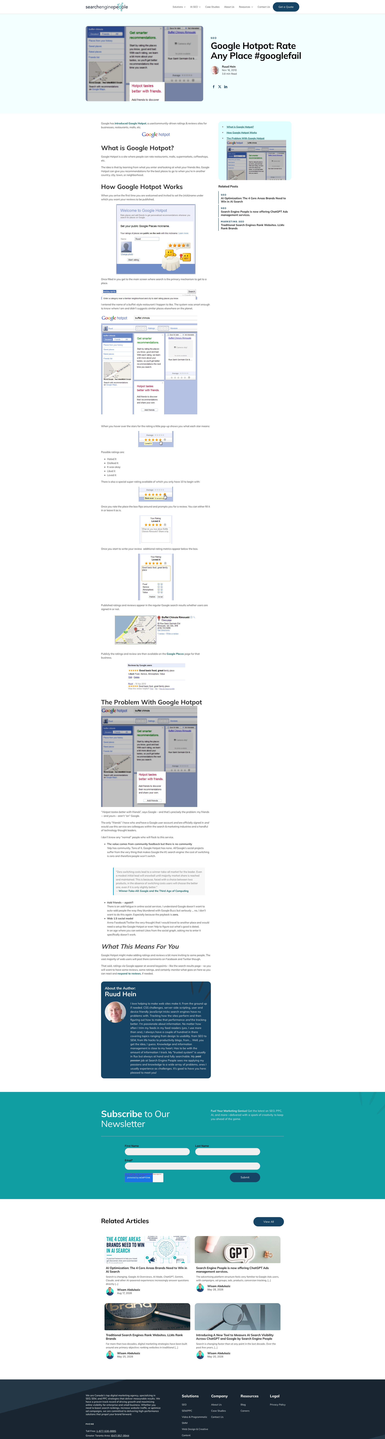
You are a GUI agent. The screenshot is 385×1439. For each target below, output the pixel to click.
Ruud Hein (120, 994)
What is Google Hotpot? (240, 126)
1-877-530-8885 (106, 1431)
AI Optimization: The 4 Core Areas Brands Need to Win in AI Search (253, 199)
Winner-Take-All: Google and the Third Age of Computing (154, 890)
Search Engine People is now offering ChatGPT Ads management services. (254, 213)
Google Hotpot (137, 123)
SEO (214, 37)
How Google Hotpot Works (242, 132)
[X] (220, 87)
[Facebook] (214, 87)
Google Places (175, 653)
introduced (121, 123)
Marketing (229, 221)
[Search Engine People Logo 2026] (107, 4)
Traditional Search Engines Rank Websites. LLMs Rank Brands (252, 226)
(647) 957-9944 (120, 1435)
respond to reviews (129, 973)
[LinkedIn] (226, 87)
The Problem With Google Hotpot (245, 138)
